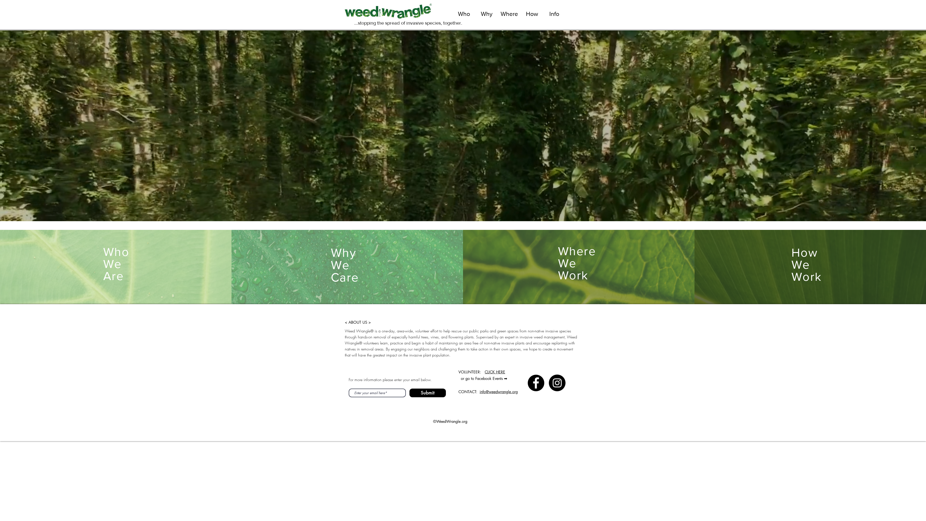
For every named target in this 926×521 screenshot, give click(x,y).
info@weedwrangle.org (499, 391)
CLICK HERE (495, 372)
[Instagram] (557, 383)
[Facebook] (536, 383)
